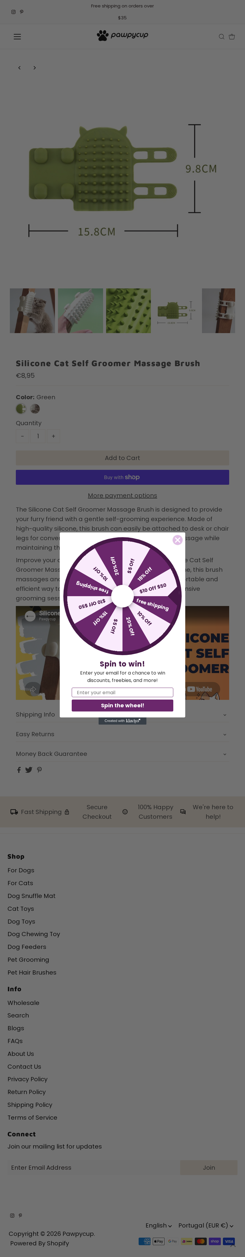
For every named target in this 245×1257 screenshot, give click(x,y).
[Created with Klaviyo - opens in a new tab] (122, 721)
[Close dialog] (177, 540)
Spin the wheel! (122, 705)
